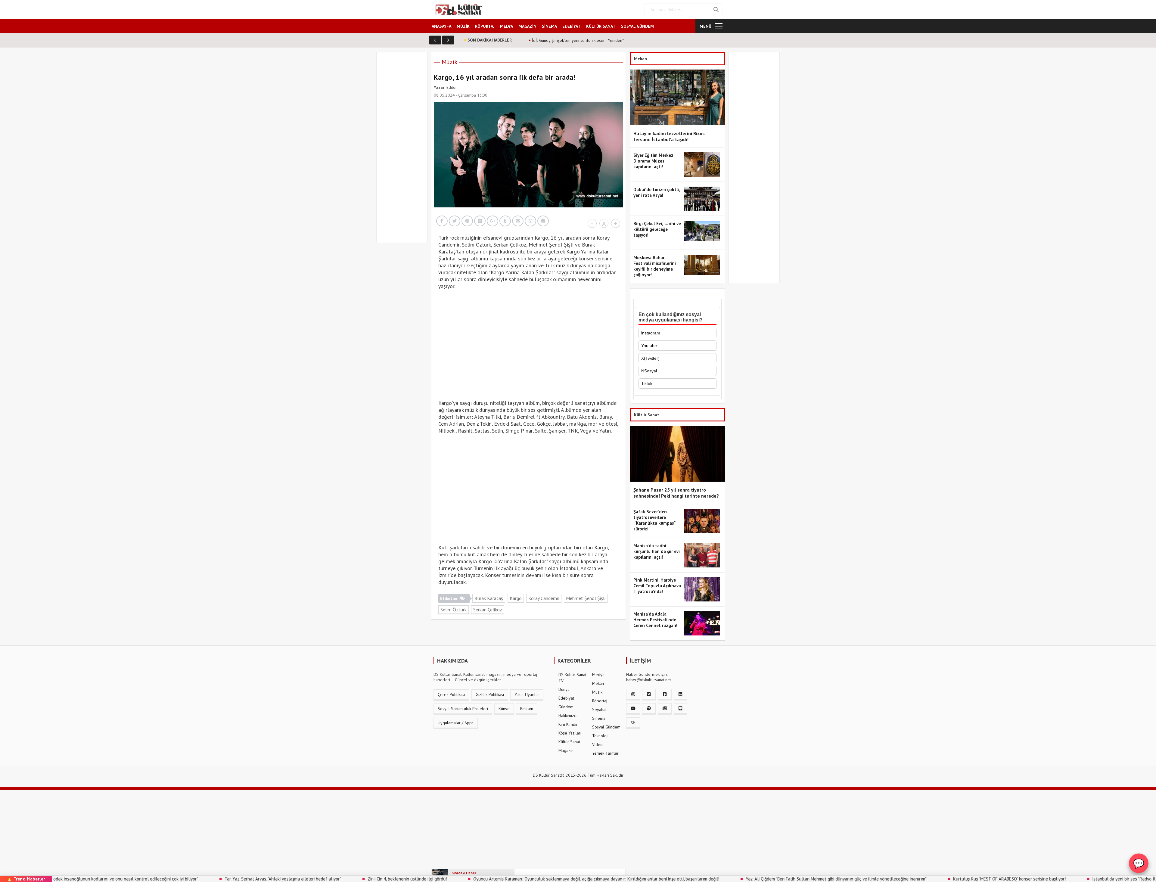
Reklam (526, 708)
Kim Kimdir (568, 724)
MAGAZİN (527, 26)
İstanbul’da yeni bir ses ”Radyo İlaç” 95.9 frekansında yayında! (1089, 879)
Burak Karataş (488, 598)
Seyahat (599, 709)
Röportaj (599, 700)
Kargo (516, 598)
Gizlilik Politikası (490, 694)
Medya (598, 674)
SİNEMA (549, 26)
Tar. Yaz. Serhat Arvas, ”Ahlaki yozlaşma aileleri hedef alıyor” (220, 879)
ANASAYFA (441, 26)
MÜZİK (463, 26)
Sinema (598, 718)
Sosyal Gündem (606, 727)
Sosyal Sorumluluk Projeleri (463, 708)
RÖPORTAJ (485, 26)
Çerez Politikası (451, 694)
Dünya (564, 689)
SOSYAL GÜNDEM (637, 26)
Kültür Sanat (569, 741)
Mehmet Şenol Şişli (585, 598)
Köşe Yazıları (569, 733)
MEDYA (506, 26)
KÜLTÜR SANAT (601, 26)
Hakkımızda (568, 715)
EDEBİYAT (571, 26)
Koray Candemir (543, 598)
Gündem (565, 707)
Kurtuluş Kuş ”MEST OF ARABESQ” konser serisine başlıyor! (946, 879)
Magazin (565, 750)
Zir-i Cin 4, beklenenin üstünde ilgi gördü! (344, 879)
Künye (504, 708)
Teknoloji (600, 735)
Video (597, 744)
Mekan (598, 683)
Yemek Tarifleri (606, 753)
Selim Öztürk (453, 610)
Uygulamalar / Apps (456, 722)
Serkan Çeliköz (487, 610)
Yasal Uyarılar (526, 694)
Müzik (449, 62)
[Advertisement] (405, 151)
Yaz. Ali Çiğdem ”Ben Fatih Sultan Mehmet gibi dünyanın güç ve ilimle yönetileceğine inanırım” (773, 879)
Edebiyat (566, 698)
